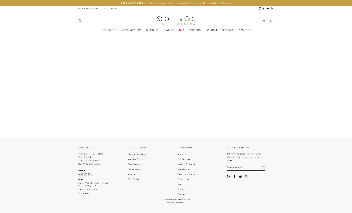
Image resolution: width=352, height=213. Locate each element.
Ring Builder (134, 179)
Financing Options (186, 174)
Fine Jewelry (134, 164)
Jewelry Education (187, 164)
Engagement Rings (137, 154)
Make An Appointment (89, 8)
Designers (228, 30)
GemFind (181, 202)
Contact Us (183, 189)
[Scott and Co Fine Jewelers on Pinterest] (246, 176)
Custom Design (185, 179)
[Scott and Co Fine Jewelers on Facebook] (234, 176)
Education (195, 30)
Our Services (184, 159)
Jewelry (168, 30)
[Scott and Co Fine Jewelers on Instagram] (228, 176)
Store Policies (184, 169)
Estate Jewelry (135, 169)
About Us (245, 30)
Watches (132, 174)
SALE (181, 30)
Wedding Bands (131, 30)
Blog (180, 184)
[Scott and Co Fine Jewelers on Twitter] (240, 176)
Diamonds (152, 30)
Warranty (182, 194)
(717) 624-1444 (110, 8)
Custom (212, 30)
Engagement (109, 30)
